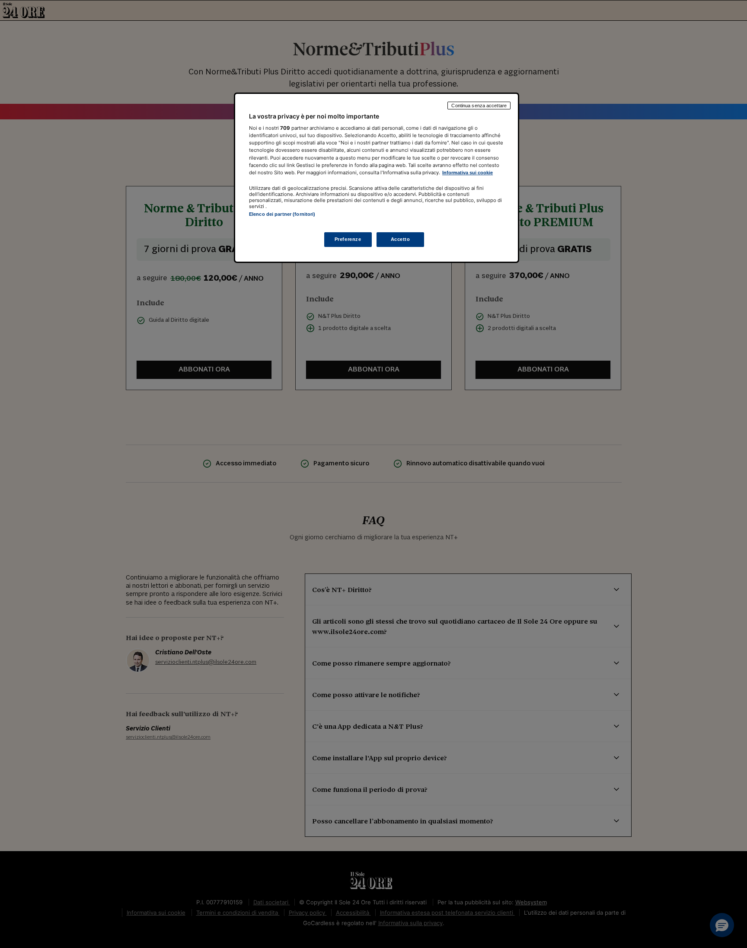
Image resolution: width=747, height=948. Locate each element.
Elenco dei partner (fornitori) (282, 214)
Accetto (400, 239)
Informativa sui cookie (467, 172)
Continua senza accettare (479, 105)
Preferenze (348, 239)
